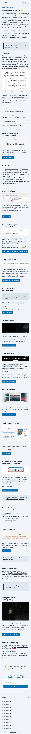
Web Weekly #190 (6, 725)
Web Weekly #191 (6, 722)
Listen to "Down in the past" (10, 634)
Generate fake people (9, 381)
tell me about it (19, 97)
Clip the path (6, 453)
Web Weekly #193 (6, 716)
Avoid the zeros (7, 312)
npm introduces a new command (16, 169)
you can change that (22, 655)
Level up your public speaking (11, 280)
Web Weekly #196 (6, 707)
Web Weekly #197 (6, 704)
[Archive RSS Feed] (29, 697)
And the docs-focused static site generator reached (16, 182)
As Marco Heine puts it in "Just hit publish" (14, 37)
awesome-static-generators (13, 516)
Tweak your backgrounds (10, 490)
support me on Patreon (21, 647)
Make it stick (6, 216)
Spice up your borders (9, 345)
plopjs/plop (8, 513)
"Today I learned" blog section (15, 499)
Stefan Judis (13, 732)
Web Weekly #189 (6, 728)
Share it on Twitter (10, 651)
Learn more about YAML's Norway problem (15, 251)
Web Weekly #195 (6, 710)
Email (4, 681)
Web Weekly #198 (6, 701)
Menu (6, 2)
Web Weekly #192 (6, 719)
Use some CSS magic (8, 415)
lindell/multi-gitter (10, 520)
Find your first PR (8, 157)
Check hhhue (6, 551)
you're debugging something (15, 59)
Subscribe (15, 686)
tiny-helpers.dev (8, 559)
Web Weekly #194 (6, 713)
